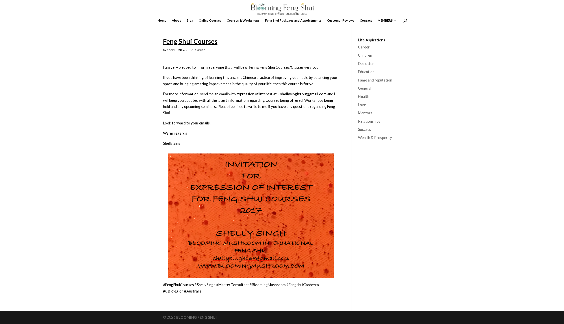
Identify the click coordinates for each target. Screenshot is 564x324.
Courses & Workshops (243, 20)
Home (162, 20)
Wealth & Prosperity (375, 137)
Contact (366, 20)
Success (364, 129)
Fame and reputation (375, 80)
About (176, 20)
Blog (190, 20)
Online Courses (210, 20)
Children (365, 55)
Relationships (369, 121)
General (364, 88)
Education (366, 71)
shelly (171, 50)
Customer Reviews (340, 20)
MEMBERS (385, 20)
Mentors (365, 113)
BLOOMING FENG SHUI (196, 317)
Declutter (366, 63)
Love (362, 104)
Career (200, 50)
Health (363, 96)
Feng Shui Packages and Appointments (293, 20)
